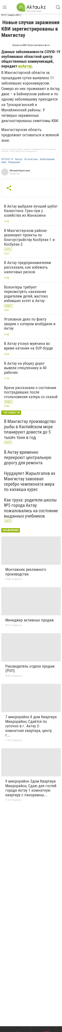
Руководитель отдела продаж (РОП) (30, 668)
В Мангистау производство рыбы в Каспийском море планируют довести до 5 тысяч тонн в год (30, 429)
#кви (3, 162)
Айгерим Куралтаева (20, 170)
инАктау (25, 66)
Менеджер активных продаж (29, 620)
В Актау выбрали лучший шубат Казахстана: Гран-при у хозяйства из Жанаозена (31, 211)
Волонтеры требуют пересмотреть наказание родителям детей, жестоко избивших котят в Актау (26, 294)
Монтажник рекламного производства (25, 571)
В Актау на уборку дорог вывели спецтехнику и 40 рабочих (25, 368)
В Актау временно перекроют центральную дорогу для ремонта (27, 457)
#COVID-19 (7, 159)
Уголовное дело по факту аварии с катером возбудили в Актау (29, 324)
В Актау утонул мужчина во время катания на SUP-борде (28, 346)
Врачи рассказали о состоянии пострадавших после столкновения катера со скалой (31, 392)
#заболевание (47, 159)
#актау (18, 159)
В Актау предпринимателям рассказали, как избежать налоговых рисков (27, 267)
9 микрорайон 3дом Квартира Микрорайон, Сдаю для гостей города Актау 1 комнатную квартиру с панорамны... (30, 788)
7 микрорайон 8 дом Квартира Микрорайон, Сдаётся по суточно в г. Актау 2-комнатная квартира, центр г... (31, 726)
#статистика (31, 159)
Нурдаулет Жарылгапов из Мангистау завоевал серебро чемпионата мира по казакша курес (29, 481)
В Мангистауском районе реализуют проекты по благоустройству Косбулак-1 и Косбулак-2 (29, 237)
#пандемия (14, 162)
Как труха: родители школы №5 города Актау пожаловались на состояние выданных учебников (31, 508)
